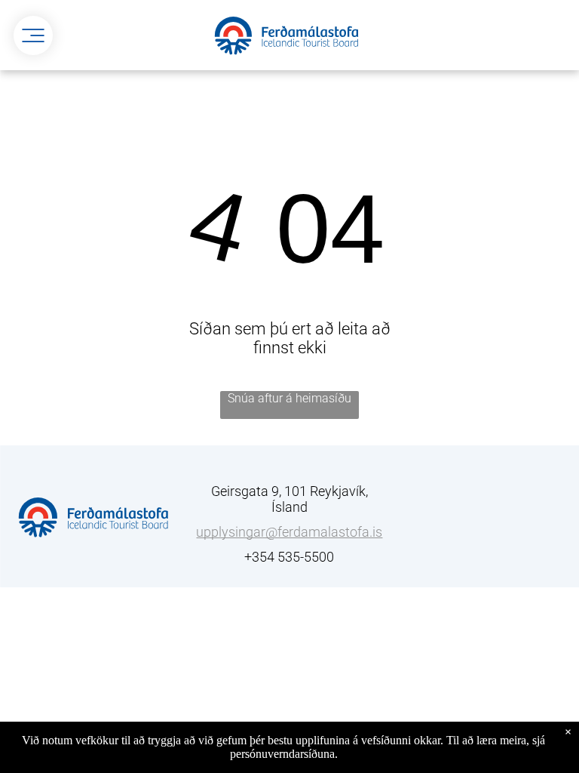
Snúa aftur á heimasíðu (289, 398)
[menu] (33, 35)
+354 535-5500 (289, 557)
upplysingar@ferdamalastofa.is (289, 532)
